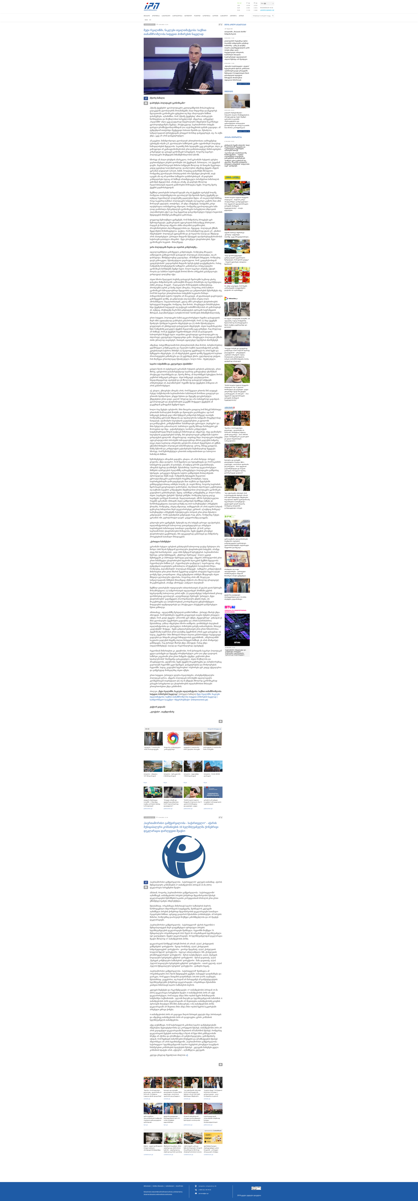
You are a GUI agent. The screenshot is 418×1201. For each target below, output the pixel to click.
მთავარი (147, 16)
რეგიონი (197, 16)
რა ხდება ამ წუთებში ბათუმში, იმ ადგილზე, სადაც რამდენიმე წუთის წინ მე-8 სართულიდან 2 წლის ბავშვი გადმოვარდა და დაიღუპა (237, 323)
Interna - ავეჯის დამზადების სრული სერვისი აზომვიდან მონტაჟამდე (153, 1148)
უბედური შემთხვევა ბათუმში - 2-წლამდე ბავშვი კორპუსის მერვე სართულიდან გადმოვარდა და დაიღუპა (153, 804)
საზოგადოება (177, 16)
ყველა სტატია (243, 131)
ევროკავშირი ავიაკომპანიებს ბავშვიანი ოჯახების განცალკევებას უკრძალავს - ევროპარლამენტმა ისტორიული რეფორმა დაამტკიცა (153, 1122)
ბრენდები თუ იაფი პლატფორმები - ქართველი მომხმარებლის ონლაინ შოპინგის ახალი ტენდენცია (235, 573)
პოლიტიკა (156, 16)
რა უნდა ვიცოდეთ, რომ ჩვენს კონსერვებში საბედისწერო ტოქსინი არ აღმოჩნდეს (235, 288)
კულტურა (233, 16)
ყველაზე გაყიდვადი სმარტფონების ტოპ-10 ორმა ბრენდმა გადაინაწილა (172, 1119)
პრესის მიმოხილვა (233, 137)
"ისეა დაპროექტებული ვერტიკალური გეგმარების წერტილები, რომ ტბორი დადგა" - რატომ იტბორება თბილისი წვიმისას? (236, 260)
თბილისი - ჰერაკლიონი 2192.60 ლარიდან (172, 775)
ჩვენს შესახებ (158, 1186)
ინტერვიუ (228, 91)
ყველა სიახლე (243, 83)
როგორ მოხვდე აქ (214, 729)
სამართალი (166, 16)
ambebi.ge (147, 1099)
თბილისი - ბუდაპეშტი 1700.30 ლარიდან (191, 775)
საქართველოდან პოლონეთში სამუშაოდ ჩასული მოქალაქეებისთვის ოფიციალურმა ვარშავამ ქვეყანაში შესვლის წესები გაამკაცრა (213, 1122)
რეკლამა (179, 1186)
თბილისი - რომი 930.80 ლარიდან (212, 775)
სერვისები (170, 1186)
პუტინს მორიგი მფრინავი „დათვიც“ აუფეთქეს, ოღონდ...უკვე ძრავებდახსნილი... (236, 235)
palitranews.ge (188, 1125)
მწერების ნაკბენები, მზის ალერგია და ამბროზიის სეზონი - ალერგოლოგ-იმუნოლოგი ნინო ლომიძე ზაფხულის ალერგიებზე (173, 1150)
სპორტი (215, 16)
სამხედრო (224, 16)
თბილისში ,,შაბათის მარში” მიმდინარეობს (235, 33)
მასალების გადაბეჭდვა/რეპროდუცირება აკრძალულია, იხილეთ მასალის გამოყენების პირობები (163, 1193)
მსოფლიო (188, 16)
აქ (187, 1055)
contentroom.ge (148, 1154)
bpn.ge (239, 3)
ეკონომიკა (206, 16)
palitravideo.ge (148, 808)
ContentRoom (217, 1130)
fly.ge (145, 782)
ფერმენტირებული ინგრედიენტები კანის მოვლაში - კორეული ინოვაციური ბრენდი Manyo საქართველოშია (212, 1150)
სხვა (146, 20)
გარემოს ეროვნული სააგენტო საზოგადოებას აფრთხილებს (212, 802)
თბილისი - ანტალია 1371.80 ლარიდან (150, 775)
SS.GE (147, 729)
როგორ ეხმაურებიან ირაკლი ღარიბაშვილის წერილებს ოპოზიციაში (192, 1118)
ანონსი (241, 16)
